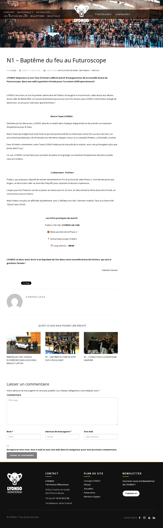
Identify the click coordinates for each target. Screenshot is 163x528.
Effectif (87, 484)
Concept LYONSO (92, 480)
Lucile (14, 70)
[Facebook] (139, 517)
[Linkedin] (154, 517)
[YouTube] (149, 517)
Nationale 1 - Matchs (89, 70)
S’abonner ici (131, 493)
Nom (10, 431)
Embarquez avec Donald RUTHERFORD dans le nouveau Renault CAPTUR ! (22, 360)
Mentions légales (92, 496)
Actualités (88, 488)
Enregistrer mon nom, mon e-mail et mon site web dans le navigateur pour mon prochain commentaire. (62, 449)
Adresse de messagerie (58, 431)
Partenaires (103, 14)
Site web (88, 431)
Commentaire (14, 394)
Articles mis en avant (68, 70)
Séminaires (123, 14)
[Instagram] (144, 517)
